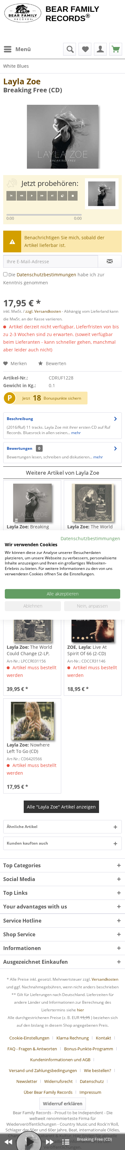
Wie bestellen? (97, 1070)
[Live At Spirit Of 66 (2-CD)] (92, 623)
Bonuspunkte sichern (62, 398)
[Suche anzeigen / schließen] (69, 49)
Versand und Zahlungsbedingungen (43, 1070)
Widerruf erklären (62, 1103)
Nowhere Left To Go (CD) (28, 748)
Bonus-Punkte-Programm (88, 1049)
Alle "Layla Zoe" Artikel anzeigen (61, 807)
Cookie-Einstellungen (29, 1038)
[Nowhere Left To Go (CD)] (32, 721)
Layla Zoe (22, 81)
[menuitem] (17, 49)
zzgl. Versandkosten (43, 311)
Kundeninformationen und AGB (60, 1059)
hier (80, 1010)
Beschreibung (20, 418)
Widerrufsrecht (58, 1081)
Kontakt (103, 1038)
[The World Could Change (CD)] (92, 503)
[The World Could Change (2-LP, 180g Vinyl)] (32, 623)
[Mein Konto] (100, 49)
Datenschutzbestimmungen (46, 275)
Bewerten (55, 363)
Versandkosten (105, 979)
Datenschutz (92, 1081)
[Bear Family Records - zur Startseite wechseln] (22, 13)
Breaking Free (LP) (28, 530)
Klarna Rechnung (72, 1038)
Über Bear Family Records (48, 1092)
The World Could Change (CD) (90, 530)
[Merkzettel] (85, 49)
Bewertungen (19, 448)
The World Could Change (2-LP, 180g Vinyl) (29, 650)
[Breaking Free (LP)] (32, 503)
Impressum (90, 1092)
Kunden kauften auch (27, 843)
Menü (23, 49)
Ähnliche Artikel (22, 826)
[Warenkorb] (115, 49)
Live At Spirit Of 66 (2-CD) (87, 650)
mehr (75, 432)
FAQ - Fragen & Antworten (32, 1049)
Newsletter (26, 1081)
